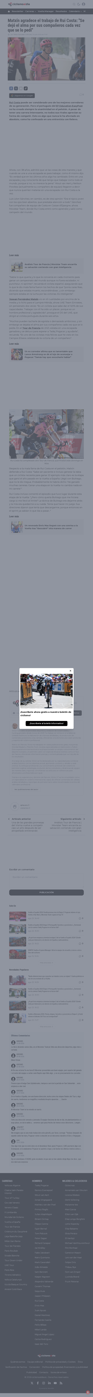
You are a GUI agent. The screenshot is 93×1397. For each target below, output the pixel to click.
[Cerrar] (70, 671)
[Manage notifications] (88, 1392)
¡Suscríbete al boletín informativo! (46, 723)
